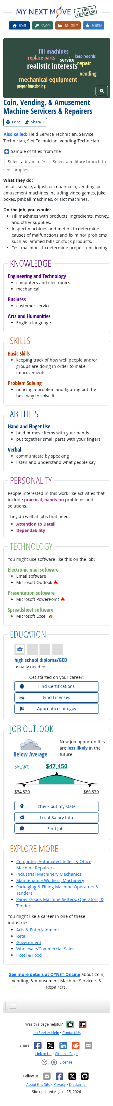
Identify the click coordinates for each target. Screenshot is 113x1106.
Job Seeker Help (46, 1032)
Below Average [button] (30, 754)
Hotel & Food (29, 955)
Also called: (15, 134)
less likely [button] (77, 748)
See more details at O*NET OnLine (44, 974)
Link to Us (43, 1053)
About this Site (38, 1084)
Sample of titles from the (36, 151)
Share (36, 122)
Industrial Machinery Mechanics (48, 874)
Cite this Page (66, 1053)
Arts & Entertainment (37, 930)
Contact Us (71, 1032)
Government (28, 942)
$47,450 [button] (56, 766)
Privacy (60, 1084)
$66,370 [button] (91, 791)
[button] (56, 582)
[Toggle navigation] (12, 1006)
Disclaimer (78, 1084)
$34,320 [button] (22, 791)
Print (15, 122)
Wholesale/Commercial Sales (45, 949)
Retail (22, 936)
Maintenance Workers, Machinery (50, 880)
